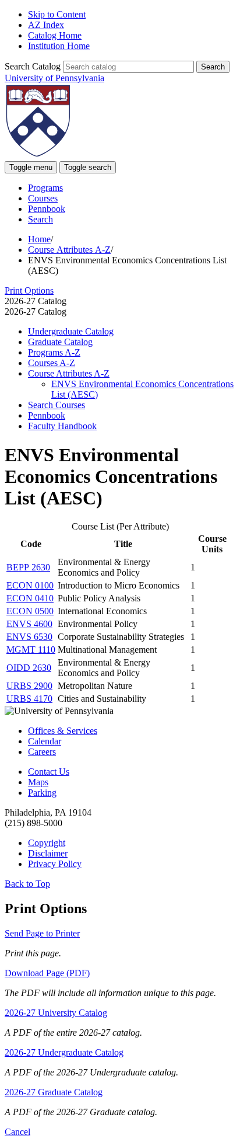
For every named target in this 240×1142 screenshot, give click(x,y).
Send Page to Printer (42, 933)
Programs (45, 188)
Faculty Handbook (62, 426)
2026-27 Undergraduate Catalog (64, 1052)
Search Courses (56, 405)
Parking (42, 793)
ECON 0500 (30, 611)
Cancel (17, 1132)
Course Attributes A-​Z (69, 373)
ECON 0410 (30, 598)
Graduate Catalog (60, 342)
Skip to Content (57, 14)
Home (39, 239)
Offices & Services (62, 731)
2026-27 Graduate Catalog (54, 1092)
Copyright (46, 843)
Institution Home (59, 46)
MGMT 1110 (30, 649)
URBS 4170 (29, 699)
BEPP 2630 (28, 567)
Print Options (29, 290)
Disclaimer (48, 853)
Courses (43, 198)
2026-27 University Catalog (56, 1013)
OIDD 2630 (28, 668)
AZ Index (46, 25)
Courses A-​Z (51, 363)
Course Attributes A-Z (69, 250)
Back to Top (27, 884)
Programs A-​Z (54, 352)
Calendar (44, 741)
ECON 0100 (30, 585)
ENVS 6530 (29, 637)
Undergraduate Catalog (71, 331)
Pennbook (46, 209)
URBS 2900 (29, 686)
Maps (38, 782)
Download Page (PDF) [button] (47, 973)
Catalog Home (55, 35)
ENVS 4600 (29, 624)
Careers (42, 752)
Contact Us (48, 772)
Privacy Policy (55, 864)
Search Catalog (33, 66)
